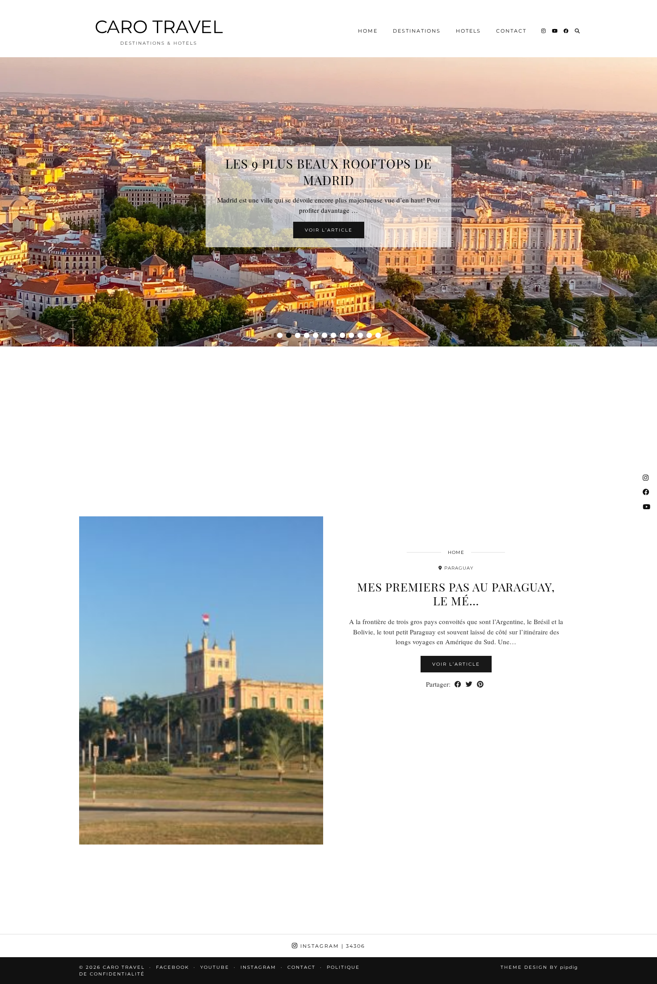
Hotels (468, 31)
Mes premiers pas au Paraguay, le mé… (456, 593)
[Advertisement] (328, 420)
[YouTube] (555, 30)
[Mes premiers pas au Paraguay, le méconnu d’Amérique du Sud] (201, 680)
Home (368, 31)
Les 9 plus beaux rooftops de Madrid (328, 171)
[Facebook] (566, 30)
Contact (511, 31)
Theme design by (539, 967)
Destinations (417, 31)
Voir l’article (329, 230)
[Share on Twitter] (469, 684)
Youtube (214, 967)
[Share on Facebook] (457, 684)
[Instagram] (544, 30)
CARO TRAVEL (159, 27)
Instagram (331, 946)
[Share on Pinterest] (480, 684)
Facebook (172, 967)
